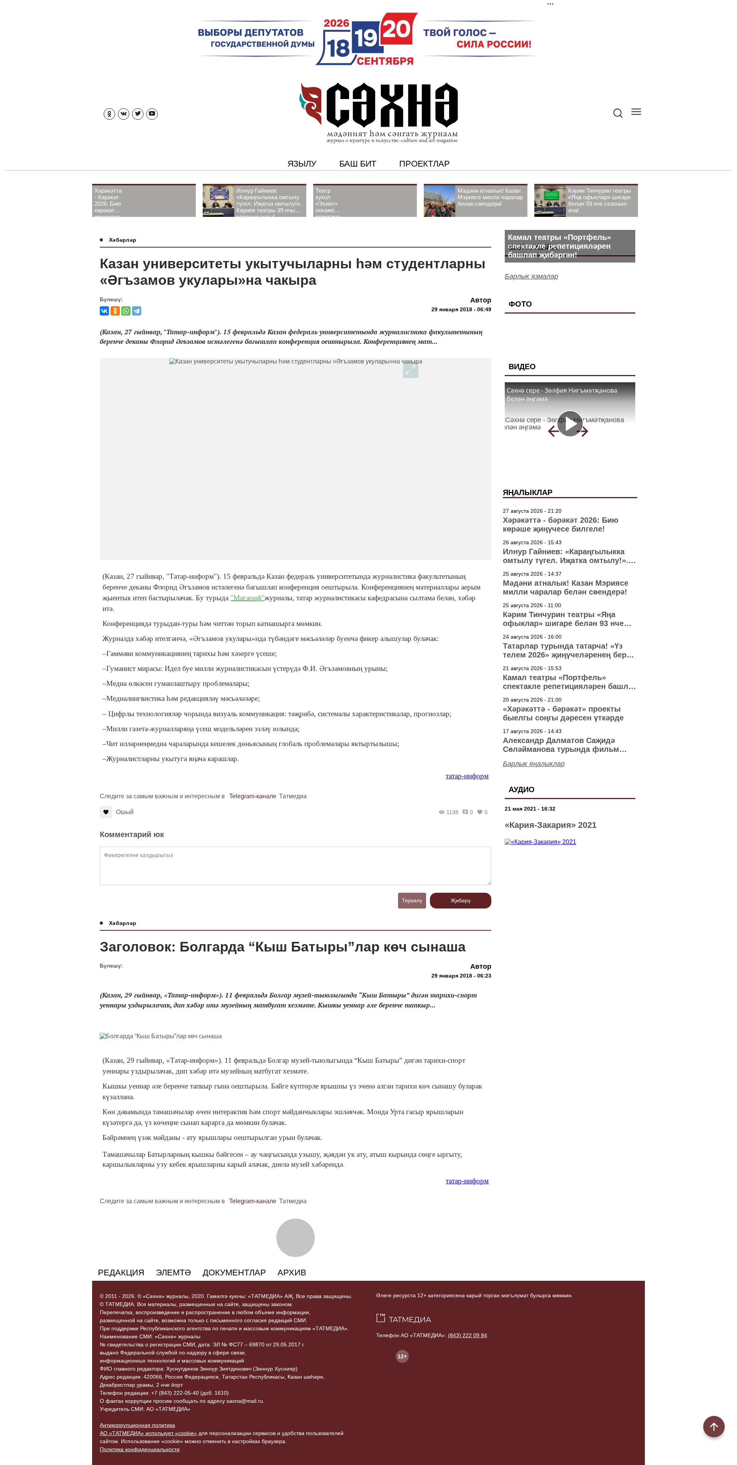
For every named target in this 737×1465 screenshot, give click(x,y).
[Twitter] (138, 114)
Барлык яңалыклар (534, 764)
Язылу (302, 163)
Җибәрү (461, 900)
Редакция (121, 1272)
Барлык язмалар (531, 276)
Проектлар (424, 163)
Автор (480, 300)
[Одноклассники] (115, 310)
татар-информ (467, 776)
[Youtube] (152, 114)
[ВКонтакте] (104, 310)
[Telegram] (136, 310)
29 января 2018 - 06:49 (461, 309)
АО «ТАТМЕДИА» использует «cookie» (148, 1433)
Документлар (234, 1272)
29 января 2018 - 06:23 (461, 976)
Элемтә (173, 1272)
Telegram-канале (252, 796)
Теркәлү (412, 900)
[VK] (123, 114)
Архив (292, 1272)
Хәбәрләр (122, 240)
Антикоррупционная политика (137, 1425)
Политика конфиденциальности (140, 1449)
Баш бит (358, 163)
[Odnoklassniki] (109, 114)
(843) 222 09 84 (467, 1335)
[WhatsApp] (126, 310)
